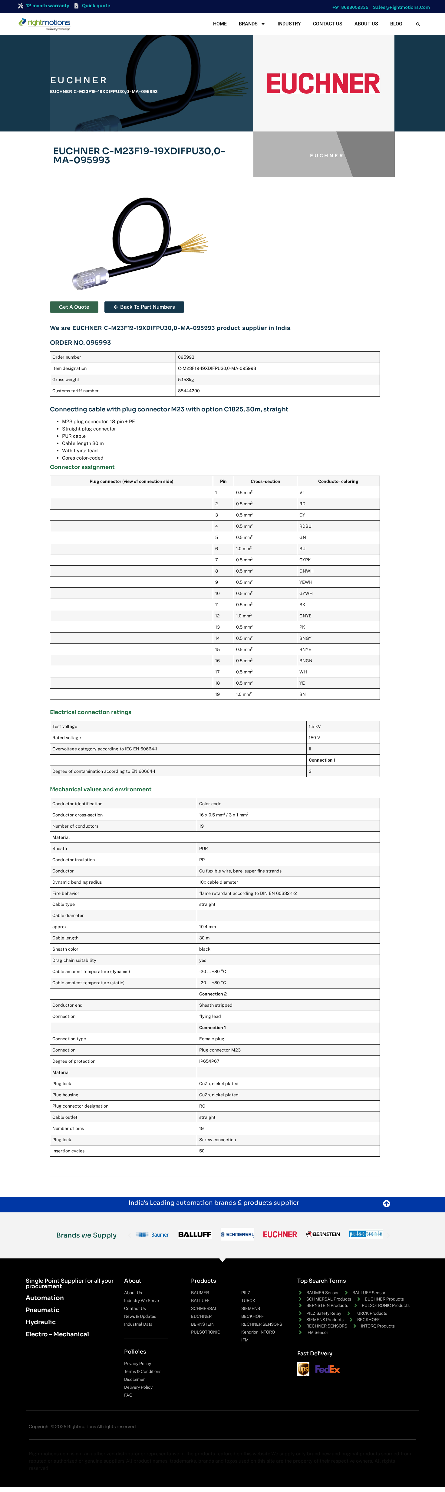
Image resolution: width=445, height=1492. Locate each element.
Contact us (327, 24)
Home (220, 24)
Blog (396, 24)
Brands (248, 24)
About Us (366, 24)
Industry (289, 24)
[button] (348, 7)
